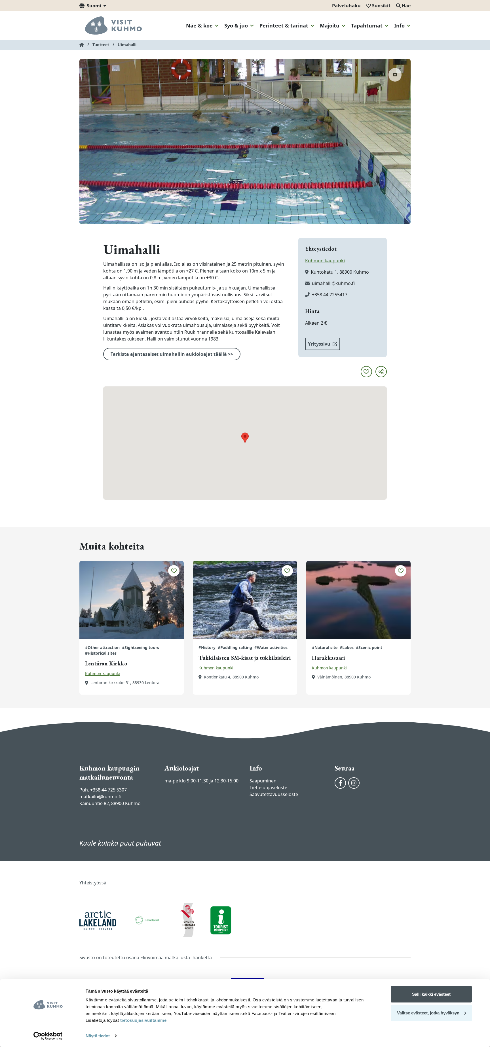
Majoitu (329, 25)
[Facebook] (340, 783)
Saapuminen (263, 781)
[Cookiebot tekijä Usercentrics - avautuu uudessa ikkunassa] (48, 1036)
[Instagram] (354, 783)
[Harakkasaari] (358, 600)
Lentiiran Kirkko (106, 663)
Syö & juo (236, 25)
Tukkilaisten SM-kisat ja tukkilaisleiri (244, 657)
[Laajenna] (217, 26)
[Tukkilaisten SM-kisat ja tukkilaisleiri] (245, 600)
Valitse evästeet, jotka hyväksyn (428, 1012)
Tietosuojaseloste (268, 787)
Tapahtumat (367, 25)
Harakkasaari (328, 657)
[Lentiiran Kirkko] (131, 600)
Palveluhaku (346, 6)
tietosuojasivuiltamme (142, 1020)
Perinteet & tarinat (283, 25)
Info (399, 25)
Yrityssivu (319, 344)
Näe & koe (199, 25)
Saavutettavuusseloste (274, 794)
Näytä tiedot (98, 1035)
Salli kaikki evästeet (431, 994)
